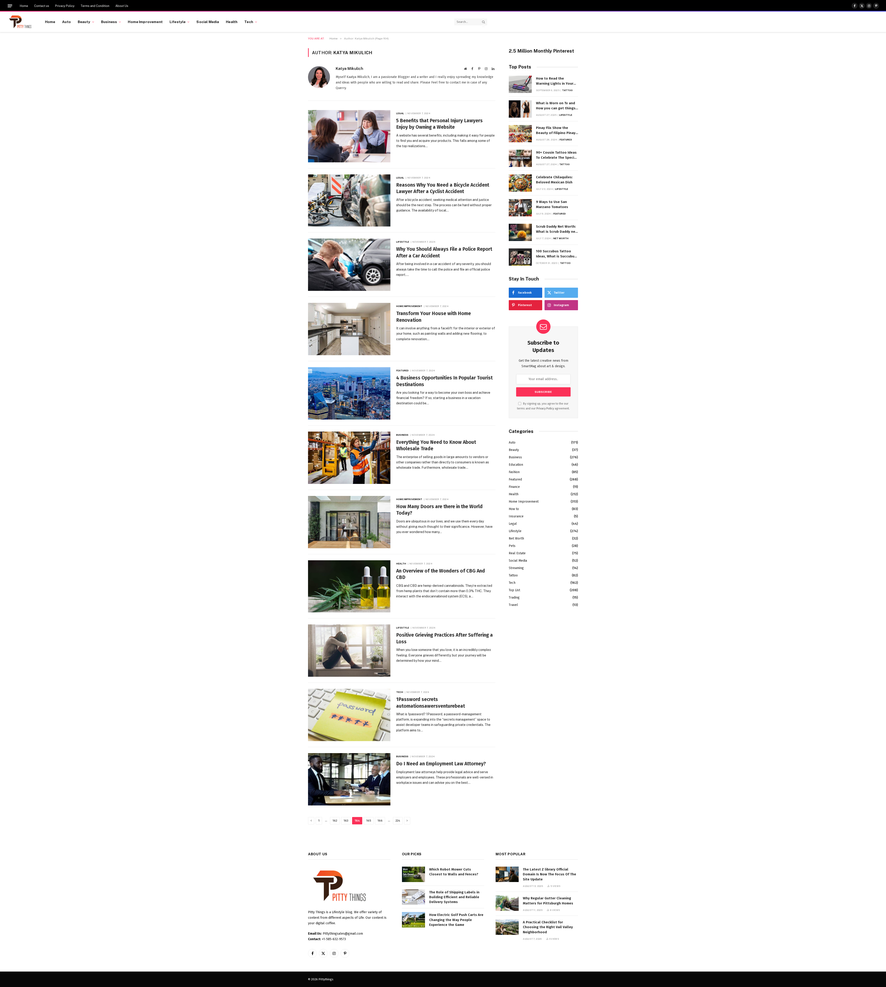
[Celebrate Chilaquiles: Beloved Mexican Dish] (520, 183)
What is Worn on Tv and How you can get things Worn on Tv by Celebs (555, 106)
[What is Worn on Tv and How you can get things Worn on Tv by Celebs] (520, 109)
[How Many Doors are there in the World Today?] (349, 522)
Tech (248, 22)
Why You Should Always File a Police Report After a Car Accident (444, 252)
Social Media (207, 22)
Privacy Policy (65, 6)
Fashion (514, 472)
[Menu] (10, 6)
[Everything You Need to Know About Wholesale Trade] (349, 458)
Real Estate (517, 553)
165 (368, 820)
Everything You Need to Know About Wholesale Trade (436, 445)
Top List (514, 590)
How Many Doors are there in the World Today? (439, 510)
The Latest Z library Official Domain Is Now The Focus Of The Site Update (549, 874)
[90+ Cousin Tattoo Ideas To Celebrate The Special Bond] (520, 158)
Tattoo (567, 90)
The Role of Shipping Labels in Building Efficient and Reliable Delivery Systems (454, 897)
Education (516, 465)
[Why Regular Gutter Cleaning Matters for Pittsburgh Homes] (507, 903)
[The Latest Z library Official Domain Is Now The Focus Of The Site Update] (507, 874)
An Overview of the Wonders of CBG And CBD (440, 574)
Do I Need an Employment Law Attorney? (441, 764)
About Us (121, 6)
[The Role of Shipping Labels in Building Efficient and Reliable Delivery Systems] (413, 897)
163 (346, 820)
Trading (514, 597)
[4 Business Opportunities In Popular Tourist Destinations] (349, 393)
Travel (513, 605)
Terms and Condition (95, 6)
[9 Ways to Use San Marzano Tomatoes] (520, 207)
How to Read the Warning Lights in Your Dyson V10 (554, 81)
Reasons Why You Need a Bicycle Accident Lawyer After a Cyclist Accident (442, 188)
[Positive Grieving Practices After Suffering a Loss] (349, 650)
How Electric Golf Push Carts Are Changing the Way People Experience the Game (456, 920)
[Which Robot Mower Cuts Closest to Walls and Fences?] (413, 874)
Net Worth (561, 238)
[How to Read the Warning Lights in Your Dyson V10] (520, 84)
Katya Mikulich (349, 68)
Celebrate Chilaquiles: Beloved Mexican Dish (554, 179)
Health (231, 22)
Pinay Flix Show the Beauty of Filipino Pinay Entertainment (555, 130)
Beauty (84, 22)
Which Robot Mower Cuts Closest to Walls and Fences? (453, 871)
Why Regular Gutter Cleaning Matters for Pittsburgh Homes (548, 900)
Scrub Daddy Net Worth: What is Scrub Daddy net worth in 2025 (556, 229)
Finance (514, 487)
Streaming (516, 568)
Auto (66, 22)
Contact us (41, 6)
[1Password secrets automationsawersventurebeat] (349, 715)
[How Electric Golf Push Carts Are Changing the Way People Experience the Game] (413, 919)
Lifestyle (178, 22)
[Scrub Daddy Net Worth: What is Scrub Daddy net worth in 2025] (520, 232)
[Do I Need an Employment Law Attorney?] (349, 779)
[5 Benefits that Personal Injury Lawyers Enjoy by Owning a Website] (349, 136)
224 (397, 820)
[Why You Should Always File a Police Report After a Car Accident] (349, 265)
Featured (402, 370)
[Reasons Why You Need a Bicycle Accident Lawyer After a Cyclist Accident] (349, 200)
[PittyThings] (20, 22)
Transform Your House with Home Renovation (433, 316)
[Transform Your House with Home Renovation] (349, 329)
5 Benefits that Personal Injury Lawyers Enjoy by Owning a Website (439, 124)
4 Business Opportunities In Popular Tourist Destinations (444, 381)
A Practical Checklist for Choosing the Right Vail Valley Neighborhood (548, 927)
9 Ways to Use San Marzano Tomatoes (552, 204)
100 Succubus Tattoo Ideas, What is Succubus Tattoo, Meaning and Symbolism (556, 254)
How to (514, 509)
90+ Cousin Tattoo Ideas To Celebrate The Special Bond (556, 155)
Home (24, 6)
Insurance (516, 516)
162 (334, 820)
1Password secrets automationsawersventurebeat (430, 702)
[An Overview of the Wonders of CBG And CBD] (349, 586)
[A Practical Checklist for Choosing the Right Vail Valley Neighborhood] (507, 927)
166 (380, 820)
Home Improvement (145, 22)
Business (109, 22)
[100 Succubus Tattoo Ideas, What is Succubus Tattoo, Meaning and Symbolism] (520, 257)
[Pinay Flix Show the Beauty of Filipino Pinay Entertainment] (520, 133)
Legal (400, 113)
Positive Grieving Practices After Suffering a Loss (444, 638)
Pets (512, 546)
